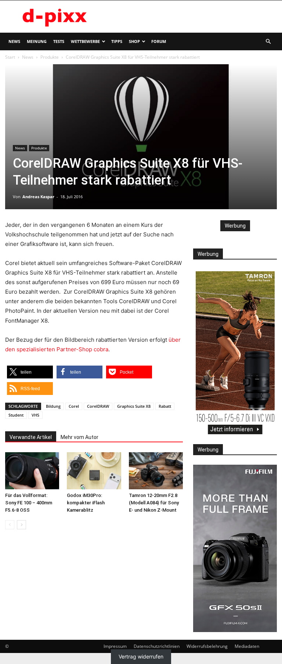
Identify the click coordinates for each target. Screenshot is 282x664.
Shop (134, 41)
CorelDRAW (98, 406)
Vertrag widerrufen (141, 657)
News (14, 41)
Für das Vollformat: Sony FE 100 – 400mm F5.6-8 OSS (28, 503)
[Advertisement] (190, 17)
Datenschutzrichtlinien (157, 646)
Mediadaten (247, 646)
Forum (158, 41)
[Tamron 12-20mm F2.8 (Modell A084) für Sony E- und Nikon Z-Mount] (156, 470)
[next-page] (21, 524)
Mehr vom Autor (79, 437)
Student (16, 415)
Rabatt (165, 406)
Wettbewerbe (85, 41)
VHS (35, 415)
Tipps (116, 41)
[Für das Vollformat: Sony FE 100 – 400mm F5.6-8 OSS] (32, 470)
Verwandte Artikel (31, 437)
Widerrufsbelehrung (207, 646)
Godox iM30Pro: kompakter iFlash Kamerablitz (86, 503)
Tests (58, 41)
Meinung (37, 41)
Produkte (49, 57)
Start (10, 57)
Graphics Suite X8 (134, 406)
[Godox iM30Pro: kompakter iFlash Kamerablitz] (94, 470)
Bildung (53, 406)
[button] (268, 41)
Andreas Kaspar (38, 196)
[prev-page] (9, 524)
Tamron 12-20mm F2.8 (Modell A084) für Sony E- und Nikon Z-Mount (154, 503)
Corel (74, 406)
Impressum (115, 646)
